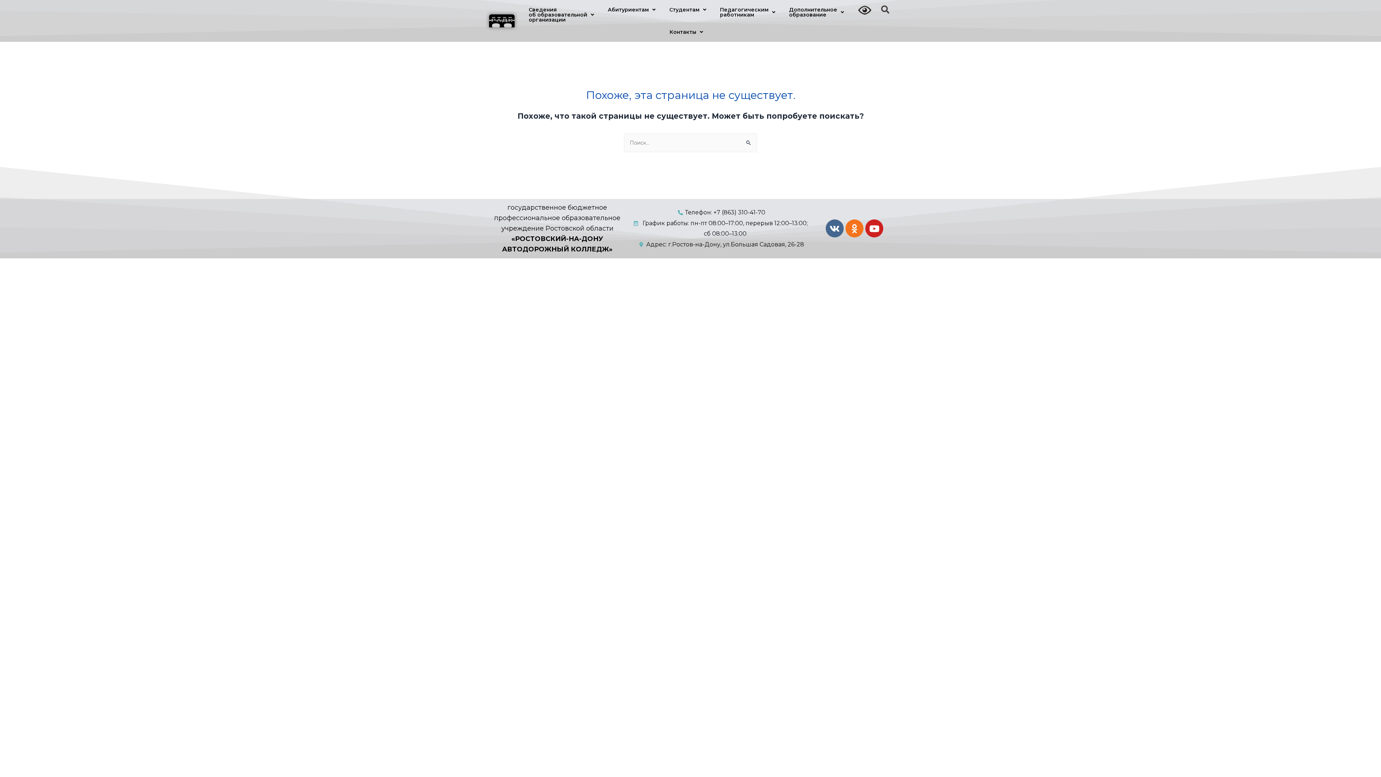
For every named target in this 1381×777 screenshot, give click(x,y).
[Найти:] (690, 143)
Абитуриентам (628, 9)
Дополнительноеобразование (813, 12)
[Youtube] (874, 228)
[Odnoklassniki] (854, 228)
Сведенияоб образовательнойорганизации (558, 14)
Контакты (683, 32)
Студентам (684, 9)
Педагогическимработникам (744, 12)
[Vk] (835, 228)
